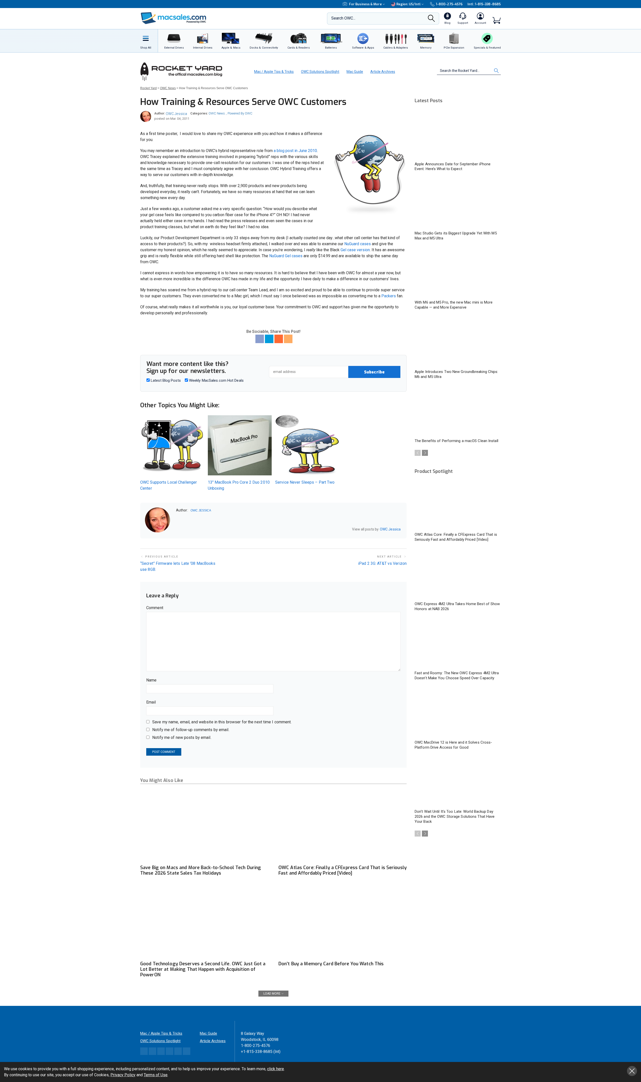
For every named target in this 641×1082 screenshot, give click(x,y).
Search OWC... (343, 18)
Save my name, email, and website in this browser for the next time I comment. (221, 722)
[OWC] (173, 18)
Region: (408, 4)
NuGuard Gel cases (285, 255)
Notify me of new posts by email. (181, 737)
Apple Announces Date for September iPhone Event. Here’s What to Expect (453, 166)
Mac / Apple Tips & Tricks (274, 72)
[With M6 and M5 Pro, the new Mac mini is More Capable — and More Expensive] (458, 272)
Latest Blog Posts (165, 380)
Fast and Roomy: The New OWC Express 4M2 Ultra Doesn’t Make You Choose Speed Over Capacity (457, 675)
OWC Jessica (176, 114)
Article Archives (382, 72)
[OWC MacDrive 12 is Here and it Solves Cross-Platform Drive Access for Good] (458, 712)
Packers (388, 296)
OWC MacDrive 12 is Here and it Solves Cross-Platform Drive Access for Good (453, 745)
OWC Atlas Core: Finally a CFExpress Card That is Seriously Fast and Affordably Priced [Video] (342, 870)
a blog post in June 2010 (295, 150)
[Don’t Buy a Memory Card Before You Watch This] (342, 922)
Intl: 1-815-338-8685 (484, 4)
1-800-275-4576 (449, 4)
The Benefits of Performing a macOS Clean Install (456, 441)
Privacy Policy (122, 1074)
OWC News (217, 113)
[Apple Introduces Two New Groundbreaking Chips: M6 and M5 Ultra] (458, 342)
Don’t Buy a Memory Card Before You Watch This (331, 964)
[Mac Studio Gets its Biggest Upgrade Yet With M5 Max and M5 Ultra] (458, 203)
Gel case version (355, 249)
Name (151, 680)
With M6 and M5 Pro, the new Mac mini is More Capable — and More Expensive (454, 305)
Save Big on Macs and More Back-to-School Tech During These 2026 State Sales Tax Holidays (200, 870)
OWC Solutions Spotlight (320, 72)
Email (151, 702)
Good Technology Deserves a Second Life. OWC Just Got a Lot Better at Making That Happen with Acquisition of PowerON (202, 969)
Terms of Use (156, 1074)
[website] (178, 529)
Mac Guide (355, 72)
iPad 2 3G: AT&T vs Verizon (382, 563)
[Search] (431, 20)
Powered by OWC (240, 113)
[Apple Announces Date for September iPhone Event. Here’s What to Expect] (458, 134)
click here (275, 1068)
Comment (154, 607)
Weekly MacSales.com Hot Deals (216, 380)
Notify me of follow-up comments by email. (190, 729)
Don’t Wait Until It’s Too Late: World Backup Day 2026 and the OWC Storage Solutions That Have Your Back (455, 816)
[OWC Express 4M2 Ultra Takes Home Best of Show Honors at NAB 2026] (458, 574)
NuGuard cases (357, 243)
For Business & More (365, 4)
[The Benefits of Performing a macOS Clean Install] (458, 411)
